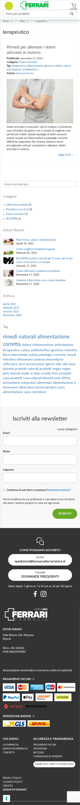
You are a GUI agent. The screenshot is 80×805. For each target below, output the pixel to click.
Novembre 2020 (12, 315)
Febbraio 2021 (11, 308)
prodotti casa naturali (26, 378)
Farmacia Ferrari (24, 73)
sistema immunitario (48, 359)
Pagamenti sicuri (44, 745)
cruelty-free (50, 373)
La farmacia (11, 745)
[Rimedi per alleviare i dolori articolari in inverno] (40, 101)
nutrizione (39, 392)
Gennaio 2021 (11, 311)
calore (67, 66)
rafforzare (10, 364)
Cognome (8, 470)
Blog (22, 21)
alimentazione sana (17, 392)
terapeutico (18, 66)
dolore (58, 66)
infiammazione (34, 66)
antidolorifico (30, 69)
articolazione (14, 69)
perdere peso (55, 387)
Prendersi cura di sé (17, 209)
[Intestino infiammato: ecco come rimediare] (8, 282)
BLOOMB (12, 219)
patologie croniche (53, 354)
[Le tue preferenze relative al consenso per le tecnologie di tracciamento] (6, 798)
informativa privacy (58, 490)
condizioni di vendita (47, 756)
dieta (23, 387)
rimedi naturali (20, 336)
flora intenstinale (16, 354)
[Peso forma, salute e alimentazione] (8, 242)
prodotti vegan (50, 368)
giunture (49, 66)
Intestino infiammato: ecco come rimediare (40, 280)
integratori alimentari (37, 382)
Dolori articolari (28, 62)
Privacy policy (12, 778)
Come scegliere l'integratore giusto (35, 249)
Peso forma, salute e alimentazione (36, 240)
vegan (66, 368)
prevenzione (36, 364)
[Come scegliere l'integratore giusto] (8, 251)
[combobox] (40, 14)
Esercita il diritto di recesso (54, 764)
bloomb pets (52, 378)
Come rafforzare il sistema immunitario (38, 271)
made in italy (31, 373)
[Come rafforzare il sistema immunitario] (8, 273)
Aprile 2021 (9, 304)
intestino (70, 350)
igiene (50, 364)
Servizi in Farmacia (15, 749)
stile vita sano (65, 364)
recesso (38, 753)
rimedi (71, 354)
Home (6, 21)
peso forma (36, 387)
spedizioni (40, 749)
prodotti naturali (27, 368)
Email (7, 433)
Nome (6, 451)
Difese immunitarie (17, 205)
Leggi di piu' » (65, 155)
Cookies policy (13, 782)
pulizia (34, 354)
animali (15, 373)
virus (22, 364)
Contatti (9, 753)
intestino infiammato (18, 359)
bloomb (9, 368)
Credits (8, 786)
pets (6, 373)
